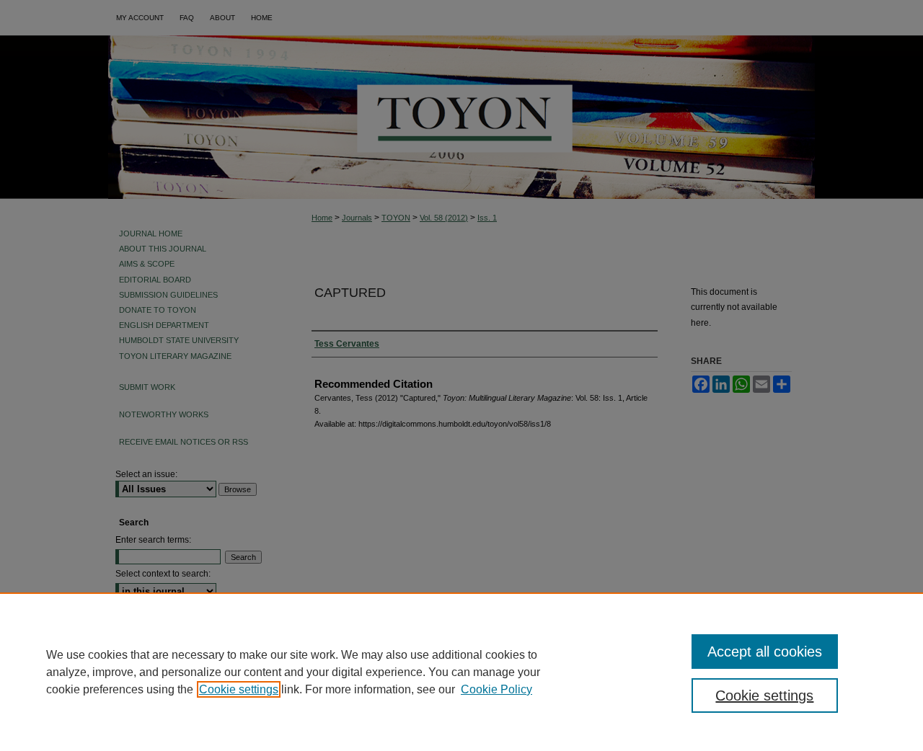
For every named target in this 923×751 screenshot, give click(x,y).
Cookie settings (238, 689)
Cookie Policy (496, 689)
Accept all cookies (764, 651)
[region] (461, 671)
